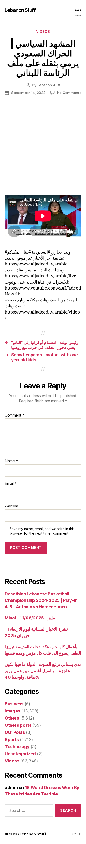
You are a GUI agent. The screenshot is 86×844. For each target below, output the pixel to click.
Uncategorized (20, 753)
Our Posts (15, 732)
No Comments (69, 92)
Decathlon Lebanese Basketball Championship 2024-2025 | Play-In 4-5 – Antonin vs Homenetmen (41, 600)
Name (11, 461)
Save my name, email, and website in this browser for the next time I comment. (42, 531)
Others (12, 718)
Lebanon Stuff (20, 10)
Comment (15, 415)
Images (12, 710)
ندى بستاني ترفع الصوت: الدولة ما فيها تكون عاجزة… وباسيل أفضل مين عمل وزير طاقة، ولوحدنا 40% (43, 671)
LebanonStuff (48, 85)
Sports (12, 739)
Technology (17, 746)
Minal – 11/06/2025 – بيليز (30, 617)
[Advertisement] (43, 150)
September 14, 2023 (28, 92)
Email (11, 483)
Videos (43, 31)
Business (14, 703)
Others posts (18, 725)
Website (11, 506)
